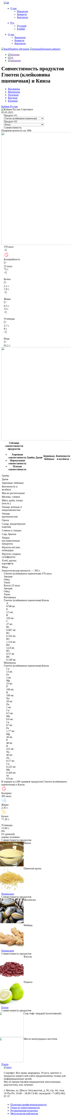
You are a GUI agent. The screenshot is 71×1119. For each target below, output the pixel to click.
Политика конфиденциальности (28, 1104)
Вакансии (22, 11)
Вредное (13, 97)
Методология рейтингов (24, 1113)
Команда (22, 14)
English (21, 28)
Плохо (4, 1007)
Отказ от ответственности (25, 1107)
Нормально (7, 893)
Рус (12, 22)
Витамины (14, 89)
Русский (21, 25)
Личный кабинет (50, 49)
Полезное (13, 94)
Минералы (14, 91)
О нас (13, 8)
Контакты (22, 17)
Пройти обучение (19, 49)
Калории (13, 100)
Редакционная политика (24, 1110)
